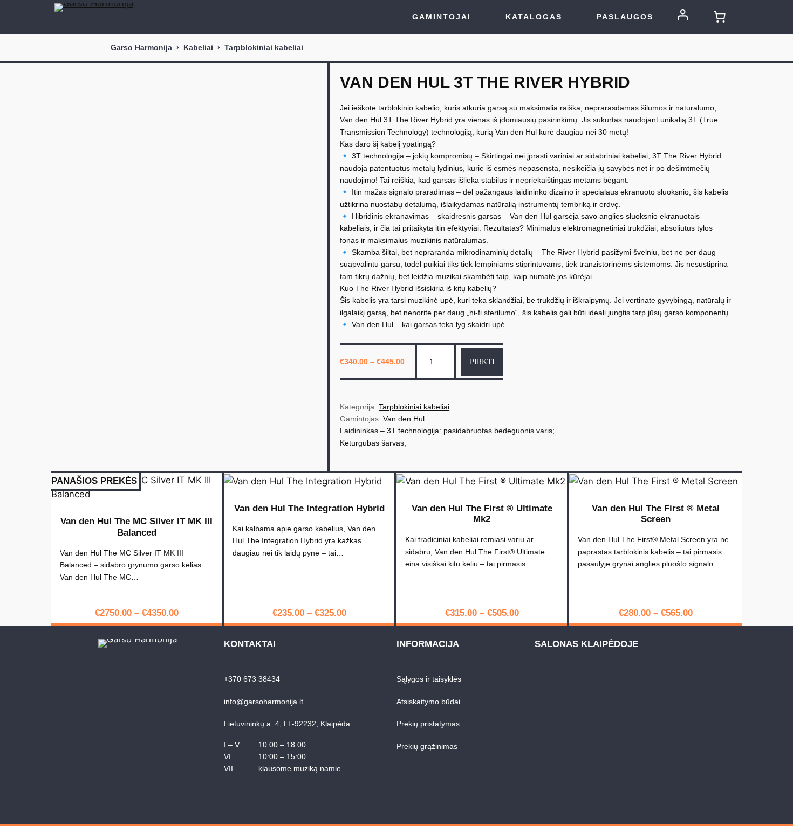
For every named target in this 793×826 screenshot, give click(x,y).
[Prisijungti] (682, 18)
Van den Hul (404, 418)
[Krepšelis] (719, 16)
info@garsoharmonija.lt (263, 701)
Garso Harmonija (141, 47)
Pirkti (482, 361)
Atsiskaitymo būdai (428, 701)
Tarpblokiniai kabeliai (263, 47)
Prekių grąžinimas (426, 746)
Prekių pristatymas (428, 723)
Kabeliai (198, 47)
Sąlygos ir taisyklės (428, 679)
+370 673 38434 (252, 679)
